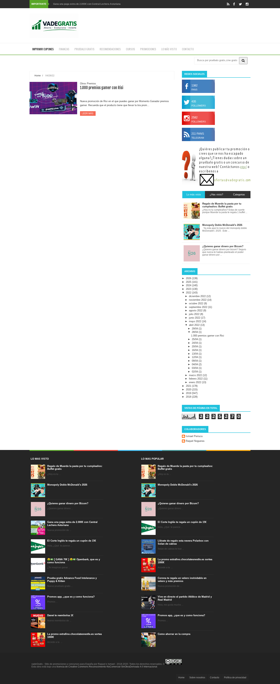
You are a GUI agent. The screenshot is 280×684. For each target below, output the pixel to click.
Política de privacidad (235, 677)
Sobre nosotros (197, 677)
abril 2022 (194, 325)
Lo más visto (169, 49)
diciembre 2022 (197, 296)
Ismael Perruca (194, 436)
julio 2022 (194, 314)
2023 (189, 289)
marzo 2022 (196, 375)
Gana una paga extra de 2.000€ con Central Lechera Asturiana (87, 4)
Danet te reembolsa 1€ (60, 615)
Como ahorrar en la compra (174, 634)
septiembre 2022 (198, 307)
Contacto (188, 49)
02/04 (195, 371)
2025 (189, 281)
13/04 (195, 353)
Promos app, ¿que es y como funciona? (71, 596)
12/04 (195, 357)
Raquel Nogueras (195, 440)
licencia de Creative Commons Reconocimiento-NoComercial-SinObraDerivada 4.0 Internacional (107, 666)
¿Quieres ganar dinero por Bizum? (67, 503)
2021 (189, 385)
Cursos (130, 49)
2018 (189, 396)
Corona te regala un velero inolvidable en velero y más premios (182, 580)
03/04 (195, 368)
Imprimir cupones (43, 49)
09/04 (195, 360)
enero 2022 (195, 382)
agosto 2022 (196, 310)
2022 (189, 292)
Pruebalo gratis (84, 49)
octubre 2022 (196, 303)
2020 (189, 389)
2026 (189, 278)
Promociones (148, 49)
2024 (189, 285)
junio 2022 (195, 317)
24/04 (195, 342)
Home (37, 75)
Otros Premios (88, 83)
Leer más (88, 113)
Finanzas (64, 49)
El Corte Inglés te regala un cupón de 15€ (71, 540)
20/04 (195, 346)
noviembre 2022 (198, 299)
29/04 (195, 328)
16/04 (195, 350)
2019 (189, 393)
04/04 (195, 364)
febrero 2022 (196, 378)
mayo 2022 (195, 321)
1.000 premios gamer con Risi (101, 87)
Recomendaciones (110, 49)
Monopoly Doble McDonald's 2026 (67, 484)
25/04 (195, 339)
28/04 (195, 332)
